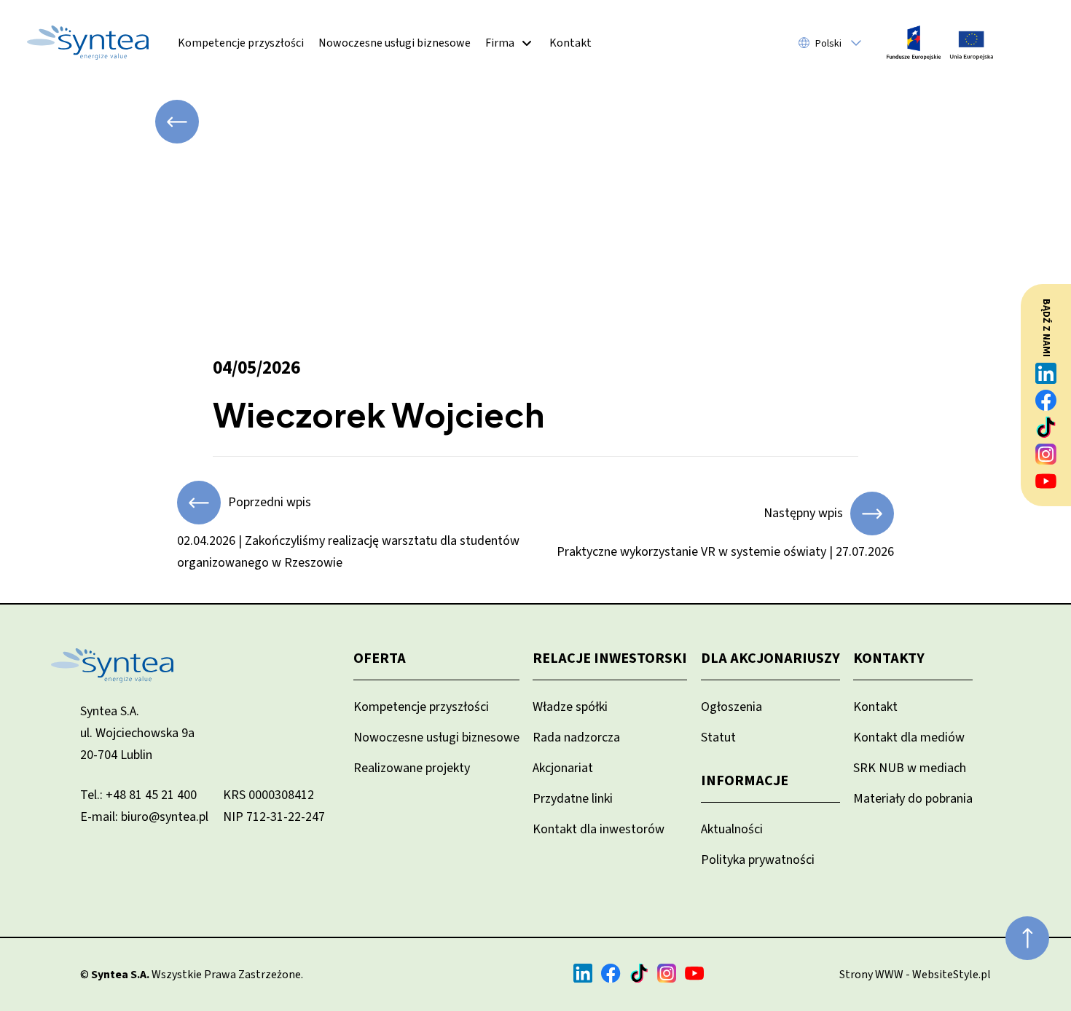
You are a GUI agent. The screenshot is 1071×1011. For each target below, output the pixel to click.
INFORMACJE (744, 781)
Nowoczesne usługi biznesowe (394, 43)
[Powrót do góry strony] (1027, 938)
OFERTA (379, 658)
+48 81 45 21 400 (151, 795)
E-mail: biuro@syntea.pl (144, 817)
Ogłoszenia (731, 707)
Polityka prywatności (758, 860)
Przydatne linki (573, 799)
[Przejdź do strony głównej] (88, 42)
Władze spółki (570, 707)
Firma (499, 43)
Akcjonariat (563, 768)
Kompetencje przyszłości (241, 43)
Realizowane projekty (411, 768)
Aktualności (732, 829)
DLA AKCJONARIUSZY (770, 658)
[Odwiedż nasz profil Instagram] (1046, 454)
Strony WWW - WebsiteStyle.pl (915, 975)
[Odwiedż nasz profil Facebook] (1046, 400)
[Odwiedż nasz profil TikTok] (1046, 427)
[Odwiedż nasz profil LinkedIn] (1046, 373)
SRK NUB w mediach (909, 768)
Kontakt (570, 43)
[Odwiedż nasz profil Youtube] (1046, 481)
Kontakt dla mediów (909, 737)
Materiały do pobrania (913, 799)
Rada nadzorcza (576, 737)
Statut (718, 737)
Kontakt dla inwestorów (598, 829)
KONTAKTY (889, 658)
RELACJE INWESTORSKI (610, 658)
